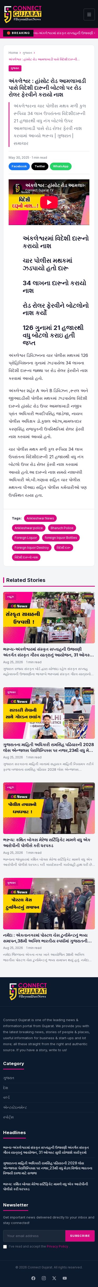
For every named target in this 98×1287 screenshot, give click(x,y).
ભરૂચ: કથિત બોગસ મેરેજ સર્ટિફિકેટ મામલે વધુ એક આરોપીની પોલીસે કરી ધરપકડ (46, 842)
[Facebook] (33, 1278)
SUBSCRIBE (80, 1236)
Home (13, 53)
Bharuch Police (62, 528)
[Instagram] (43, 1278)
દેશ (5, 1087)
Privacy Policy (58, 1246)
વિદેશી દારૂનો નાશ (26, 557)
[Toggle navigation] (89, 14)
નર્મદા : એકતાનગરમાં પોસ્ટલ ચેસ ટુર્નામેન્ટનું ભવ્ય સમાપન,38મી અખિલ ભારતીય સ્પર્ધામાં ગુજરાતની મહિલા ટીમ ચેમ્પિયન (45, 941)
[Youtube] (64, 1278)
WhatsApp (60, 166)
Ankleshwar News (40, 518)
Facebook (19, 166)
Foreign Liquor (26, 538)
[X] (54, 1278)
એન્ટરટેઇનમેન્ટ (15, 1107)
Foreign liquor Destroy (32, 548)
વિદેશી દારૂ (64, 548)
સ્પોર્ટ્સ (8, 1117)
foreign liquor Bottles (61, 538)
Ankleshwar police (29, 528)
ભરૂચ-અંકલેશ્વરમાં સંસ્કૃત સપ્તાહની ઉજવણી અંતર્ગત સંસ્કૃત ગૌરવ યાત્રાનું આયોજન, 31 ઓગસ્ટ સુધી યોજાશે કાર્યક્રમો (47, 655)
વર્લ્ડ (6, 1097)
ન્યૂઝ (10, 596)
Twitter (39, 166)
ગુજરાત (27, 53)
